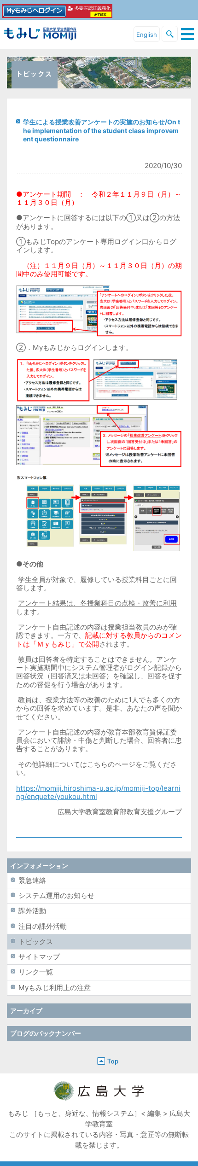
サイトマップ (39, 956)
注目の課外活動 (42, 926)
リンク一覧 (35, 972)
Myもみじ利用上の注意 (54, 987)
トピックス (35, 941)
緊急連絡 (32, 880)
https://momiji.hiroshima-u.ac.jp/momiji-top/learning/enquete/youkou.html (98, 792)
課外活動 (32, 910)
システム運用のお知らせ (56, 895)
